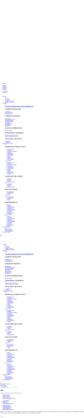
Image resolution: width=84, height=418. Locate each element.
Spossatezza (9, 214)
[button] (44, 161)
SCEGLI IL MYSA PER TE (8, 143)
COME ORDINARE (7, 407)
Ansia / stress (9, 207)
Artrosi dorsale (10, 158)
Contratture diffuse (10, 154)
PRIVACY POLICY (6, 394)
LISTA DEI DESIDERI (7, 406)
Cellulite (8, 180)
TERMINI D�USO (6, 397)
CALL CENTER (6, 400)
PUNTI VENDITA (6, 226)
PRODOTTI (5, 250)
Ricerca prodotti (5, 387)
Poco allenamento (10, 191)
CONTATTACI (6, 402)
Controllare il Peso (10, 208)
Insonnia (8, 204)
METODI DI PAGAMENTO (8, 409)
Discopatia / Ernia (10, 149)
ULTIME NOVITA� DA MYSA (9, 398)
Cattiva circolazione (10, 181)
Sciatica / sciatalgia (10, 159)
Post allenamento (10, 192)
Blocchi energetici (10, 213)
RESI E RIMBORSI (6, 408)
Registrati (4, 385)
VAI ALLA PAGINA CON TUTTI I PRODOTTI (19, 106)
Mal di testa (9, 179)
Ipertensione (9, 212)
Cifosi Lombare (10, 155)
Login (1, 385)
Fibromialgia (9, 178)
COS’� (4, 96)
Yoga (8, 194)
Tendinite (9, 193)
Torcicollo (9, 160)
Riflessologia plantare (11, 209)
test (5, 97)
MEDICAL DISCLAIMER (8, 403)
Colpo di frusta (10, 153)
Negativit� (9, 211)
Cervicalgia (9, 152)
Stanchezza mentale (10, 206)
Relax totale (9, 205)
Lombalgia (9, 150)
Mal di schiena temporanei (12, 151)
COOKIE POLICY (6, 395)
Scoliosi (8, 156)
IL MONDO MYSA (6, 379)
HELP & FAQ (5, 401)
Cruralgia (9, 157)
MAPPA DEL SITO (6, 405)
